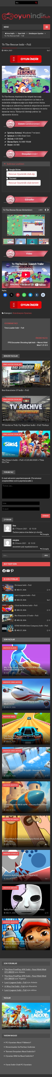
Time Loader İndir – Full (14, 328)
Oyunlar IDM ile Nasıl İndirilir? (20, 1056)
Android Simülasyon (12, 682)
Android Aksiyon (10, 785)
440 (47, 455)
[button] (21, 241)
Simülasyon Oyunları (36, 33)
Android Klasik (9, 648)
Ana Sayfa (10, 33)
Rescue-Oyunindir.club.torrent (23, 182)
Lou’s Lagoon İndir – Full (15, 982)
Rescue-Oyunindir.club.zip (22, 174)
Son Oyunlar (12, 579)
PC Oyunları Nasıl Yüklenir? (18, 1042)
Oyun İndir (21, 33)
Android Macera (10, 888)
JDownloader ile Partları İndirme (20, 1047)
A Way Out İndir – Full (14, 986)
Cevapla (45, 534)
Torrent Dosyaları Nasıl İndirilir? (20, 1051)
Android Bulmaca (11, 819)
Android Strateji (10, 854)
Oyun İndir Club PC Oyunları (19, 1065)
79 (47, 947)
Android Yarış (9, 716)
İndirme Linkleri (15, 164)
